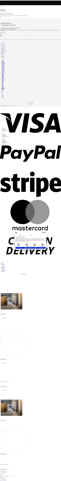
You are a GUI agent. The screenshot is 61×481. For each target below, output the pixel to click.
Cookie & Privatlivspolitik (30, 103)
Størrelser (4, 266)
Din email (2, 32)
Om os (2, 271)
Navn (0, 34)
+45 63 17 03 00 (2, 56)
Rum (3, 265)
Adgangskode (2, 477)
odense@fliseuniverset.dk (3, 49)
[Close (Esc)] (2, 471)
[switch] (27, 245)
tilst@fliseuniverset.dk (4, 314)
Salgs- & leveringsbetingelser (30, 102)
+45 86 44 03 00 (2, 45)
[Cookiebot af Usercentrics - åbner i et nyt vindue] (42, 232)
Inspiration (2, 264)
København (4, 270)
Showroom (2, 268)
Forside (2, 263)
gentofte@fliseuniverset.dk (3, 53)
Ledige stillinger (30, 104)
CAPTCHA (1, 35)
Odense (4, 269)
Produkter (2, 267)
